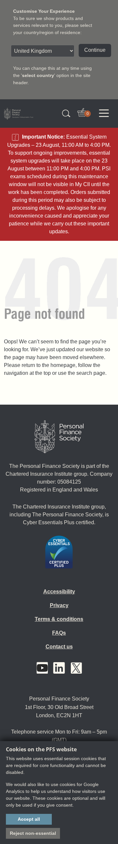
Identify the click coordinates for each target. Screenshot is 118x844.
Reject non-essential (33, 833)
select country (38, 75)
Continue (95, 50)
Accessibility (59, 591)
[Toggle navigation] (104, 113)
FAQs (59, 633)
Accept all (29, 819)
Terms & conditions (59, 619)
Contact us (59, 646)
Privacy (59, 605)
